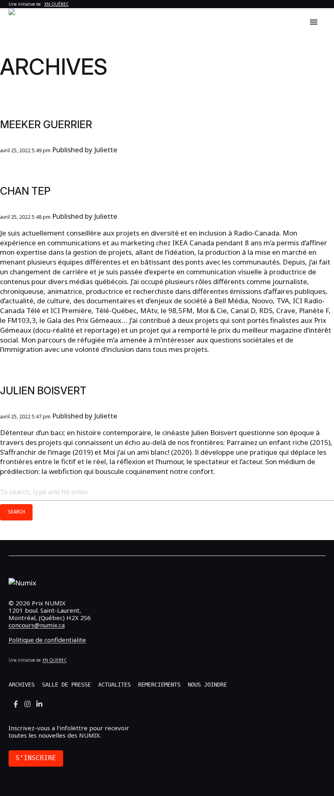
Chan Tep (25, 191)
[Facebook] (16, 704)
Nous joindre (207, 684)
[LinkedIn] (39, 704)
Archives (22, 684)
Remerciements (159, 684)
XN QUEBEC (54, 660)
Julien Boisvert (43, 391)
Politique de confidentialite (47, 640)
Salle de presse (66, 684)
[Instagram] (27, 704)
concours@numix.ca (37, 625)
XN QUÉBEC (56, 4)
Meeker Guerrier (46, 124)
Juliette (105, 149)
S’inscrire (35, 758)
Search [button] (16, 512)
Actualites (114, 684)
